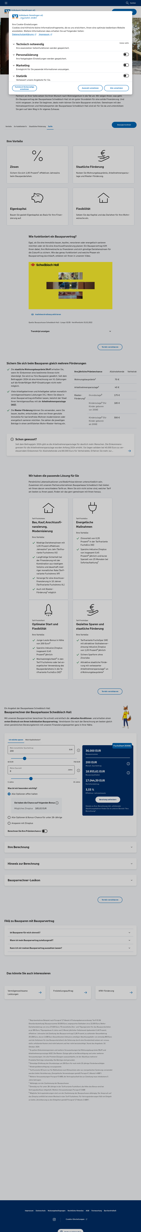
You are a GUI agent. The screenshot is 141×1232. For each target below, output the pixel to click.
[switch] (126, 54)
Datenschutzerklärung (23, 34)
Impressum (44, 34)
